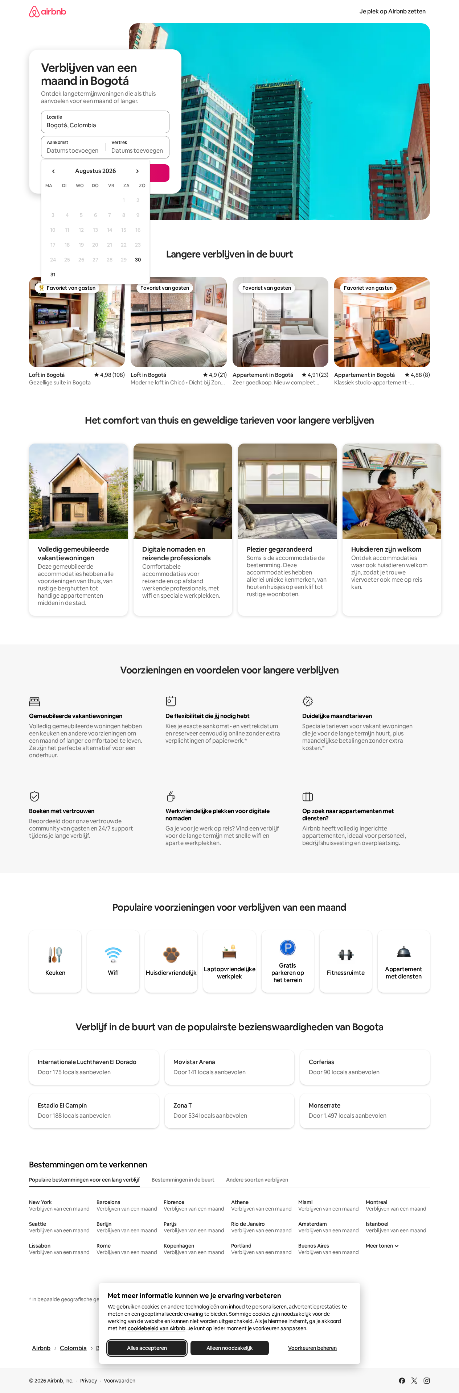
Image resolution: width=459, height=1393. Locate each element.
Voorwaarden (119, 1380)
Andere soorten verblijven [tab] (257, 1179)
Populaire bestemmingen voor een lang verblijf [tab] (84, 1179)
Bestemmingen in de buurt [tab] (183, 1179)
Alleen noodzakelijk (229, 1348)
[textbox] (73, 150)
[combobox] (105, 125)
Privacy (88, 1380)
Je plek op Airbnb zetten (393, 11)
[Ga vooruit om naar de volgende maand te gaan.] (137, 171)
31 (53, 274)
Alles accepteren (147, 1348)
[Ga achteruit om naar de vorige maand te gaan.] (54, 171)
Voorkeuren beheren (312, 1348)
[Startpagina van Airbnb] (47, 11)
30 (138, 259)
